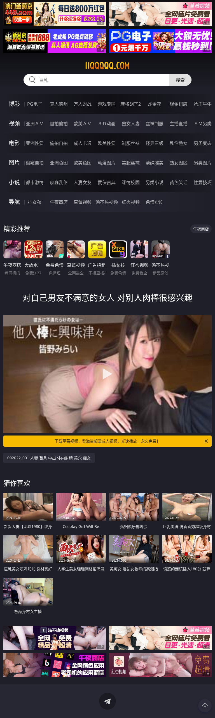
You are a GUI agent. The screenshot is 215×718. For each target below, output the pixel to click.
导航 (14, 202)
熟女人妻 (131, 124)
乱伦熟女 (179, 143)
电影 (14, 143)
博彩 (14, 104)
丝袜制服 (154, 124)
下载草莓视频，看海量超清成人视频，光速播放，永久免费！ (107, 441)
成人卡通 (83, 143)
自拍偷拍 (59, 124)
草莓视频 (83, 202)
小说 (14, 182)
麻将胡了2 (130, 104)
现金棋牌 (179, 104)
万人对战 (83, 104)
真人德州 (59, 104)
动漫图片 (107, 163)
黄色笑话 (179, 182)
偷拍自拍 (59, 143)
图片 (14, 162)
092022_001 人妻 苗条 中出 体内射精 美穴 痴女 (49, 457)
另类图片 (203, 163)
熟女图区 (179, 163)
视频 (14, 123)
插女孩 (34, 202)
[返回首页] (205, 705)
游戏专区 (107, 104)
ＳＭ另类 (203, 124)
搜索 (180, 80)
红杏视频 (131, 202)
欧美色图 (83, 163)
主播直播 (179, 124)
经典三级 (154, 143)
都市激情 (35, 182)
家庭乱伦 (59, 182)
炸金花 (154, 104)
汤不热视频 (106, 202)
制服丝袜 (131, 143)
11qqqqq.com (107, 65)
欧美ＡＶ (83, 124)
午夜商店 (59, 202)
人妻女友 (83, 182)
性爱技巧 (203, 182)
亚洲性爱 (35, 143)
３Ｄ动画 (107, 124)
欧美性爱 (107, 143)
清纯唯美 (154, 163)
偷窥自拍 (35, 163)
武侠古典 (107, 182)
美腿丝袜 (131, 163)
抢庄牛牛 (203, 104)
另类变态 (203, 143)
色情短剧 (154, 202)
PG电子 (34, 104)
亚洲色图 (59, 163)
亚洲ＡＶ (35, 124)
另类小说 (154, 182)
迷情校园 (131, 182)
